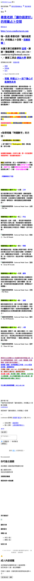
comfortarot (4, 407)
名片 (6, 70)
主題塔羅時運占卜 (18, 425)
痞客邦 (15, 417)
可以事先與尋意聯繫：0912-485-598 (12, 385)
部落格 (7, 68)
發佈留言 (4, 443)
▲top (2, 428)
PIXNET (9, 550)
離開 (11, 577)
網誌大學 (21, 58)
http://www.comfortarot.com (15, 31)
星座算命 (15, 423)
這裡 (24, 48)
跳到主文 (4, 27)
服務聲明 (20, 552)
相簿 (6, 66)
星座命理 (16, 62)
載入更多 (4, 432)
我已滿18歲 (5, 577)
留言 (19, 417)
